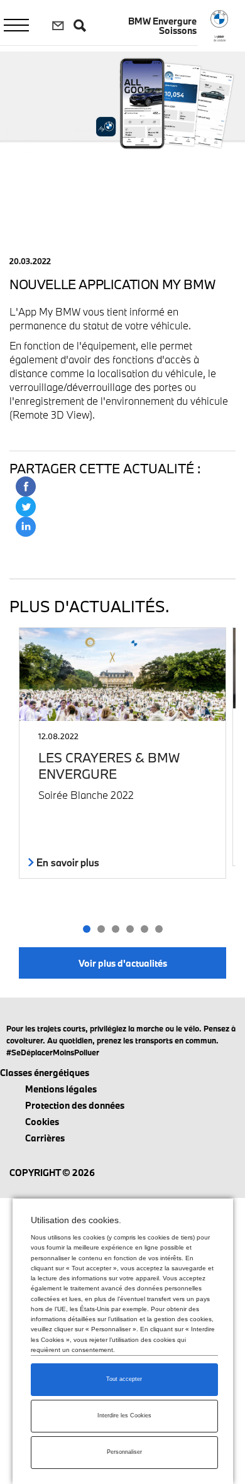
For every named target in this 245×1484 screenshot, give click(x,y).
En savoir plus (66, 862)
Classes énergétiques (44, 1073)
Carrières (45, 1138)
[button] (86, 929)
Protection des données (74, 1105)
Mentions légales (61, 1089)
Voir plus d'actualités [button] (123, 963)
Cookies (42, 1122)
